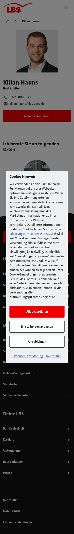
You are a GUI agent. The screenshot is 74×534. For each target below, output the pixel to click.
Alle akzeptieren (37, 311)
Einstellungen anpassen (37, 326)
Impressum (54, 356)
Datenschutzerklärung (28, 356)
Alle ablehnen (37, 341)
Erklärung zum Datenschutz (28, 234)
